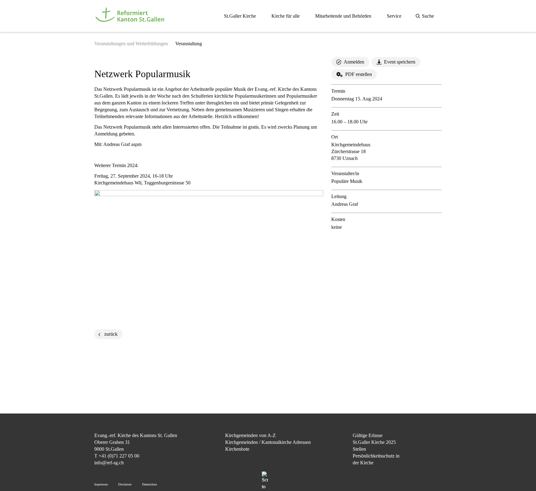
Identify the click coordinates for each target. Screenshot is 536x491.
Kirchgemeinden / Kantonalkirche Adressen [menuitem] (268, 442)
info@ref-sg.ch (109, 462)
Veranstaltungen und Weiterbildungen (131, 43)
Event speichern (399, 61)
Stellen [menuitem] (359, 449)
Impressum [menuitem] (101, 484)
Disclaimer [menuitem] (125, 484)
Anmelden (354, 61)
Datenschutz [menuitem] (149, 484)
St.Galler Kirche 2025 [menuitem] (374, 442)
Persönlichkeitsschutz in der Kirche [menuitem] (376, 459)
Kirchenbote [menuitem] (237, 449)
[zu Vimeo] (436, 467)
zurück (111, 334)
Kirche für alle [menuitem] (285, 16)
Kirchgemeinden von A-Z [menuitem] (250, 435)
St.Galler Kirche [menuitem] (240, 16)
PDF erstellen (358, 74)
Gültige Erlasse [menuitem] (367, 435)
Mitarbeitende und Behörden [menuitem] (343, 16)
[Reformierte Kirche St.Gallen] (131, 25)
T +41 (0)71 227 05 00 (116, 455)
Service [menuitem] (394, 16)
